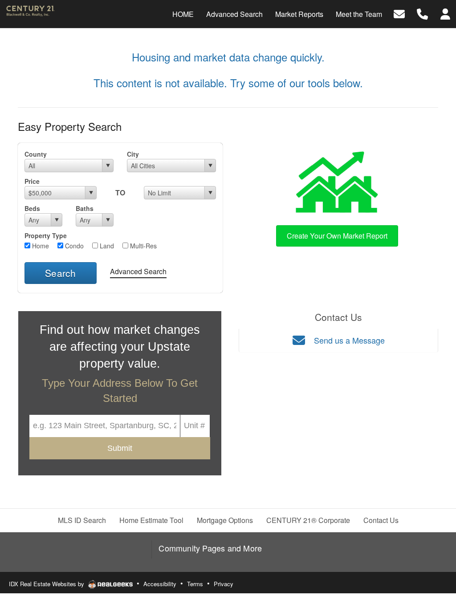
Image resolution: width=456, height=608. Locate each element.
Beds (32, 208)
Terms (195, 584)
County (35, 154)
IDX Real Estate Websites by (47, 584)
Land (106, 245)
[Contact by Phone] (422, 13)
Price (32, 181)
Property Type (45, 235)
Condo (73, 245)
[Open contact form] (399, 13)
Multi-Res (142, 245)
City (133, 154)
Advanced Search (138, 271)
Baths (85, 208)
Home (39, 245)
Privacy (223, 584)
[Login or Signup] (445, 13)
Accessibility (159, 584)
